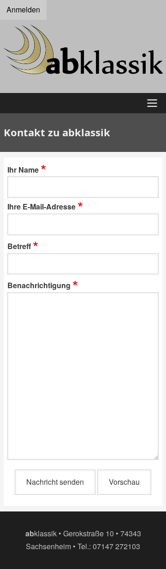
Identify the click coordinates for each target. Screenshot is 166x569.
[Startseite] (83, 49)
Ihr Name (23, 169)
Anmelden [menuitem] (23, 9)
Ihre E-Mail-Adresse (41, 206)
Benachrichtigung (39, 285)
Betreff (19, 246)
